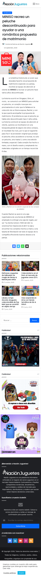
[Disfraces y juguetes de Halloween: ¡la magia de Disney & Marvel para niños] (11, 266)
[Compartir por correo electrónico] (27, 246)
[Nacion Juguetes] (15, 4)
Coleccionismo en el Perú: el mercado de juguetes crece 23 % (29, 275)
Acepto (21, 573)
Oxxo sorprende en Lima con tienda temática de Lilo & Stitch (28, 301)
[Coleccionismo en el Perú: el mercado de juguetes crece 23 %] (30, 266)
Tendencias (7, 13)
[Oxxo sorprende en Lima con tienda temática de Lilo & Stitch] (30, 291)
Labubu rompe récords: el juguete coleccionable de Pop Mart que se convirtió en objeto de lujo (10, 302)
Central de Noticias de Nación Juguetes (18, 44)
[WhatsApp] (22, 246)
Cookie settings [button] (9, 573)
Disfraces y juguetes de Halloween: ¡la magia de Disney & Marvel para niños (10, 276)
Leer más (6, 568)
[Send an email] (31, 44)
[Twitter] (18, 246)
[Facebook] (14, 246)
